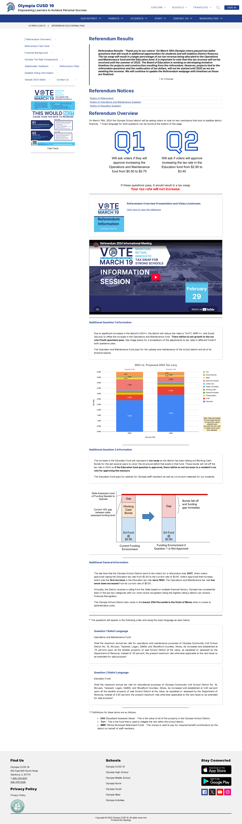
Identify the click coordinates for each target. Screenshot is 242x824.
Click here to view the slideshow (144, 209)
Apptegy (127, 820)
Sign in (231, 7)
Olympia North (113, 783)
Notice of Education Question (105, 105)
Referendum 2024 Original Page (68, 25)
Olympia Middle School (118, 777)
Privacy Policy (18, 795)
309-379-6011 (19, 778)
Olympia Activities (115, 800)
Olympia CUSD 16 (36, 25)
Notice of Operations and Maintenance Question (115, 102)
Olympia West (113, 794)
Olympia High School (117, 772)
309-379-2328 (18, 782)
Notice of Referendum (102, 98)
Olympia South (114, 789)
